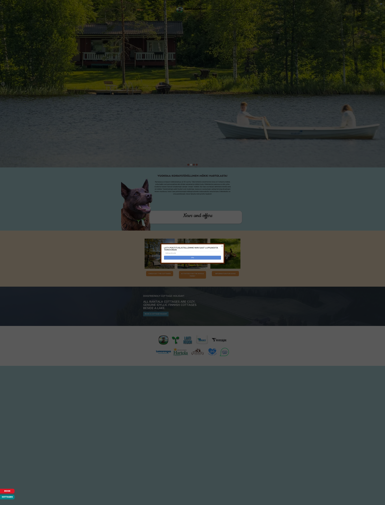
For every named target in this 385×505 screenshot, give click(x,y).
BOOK (7, 491)
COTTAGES (7, 497)
